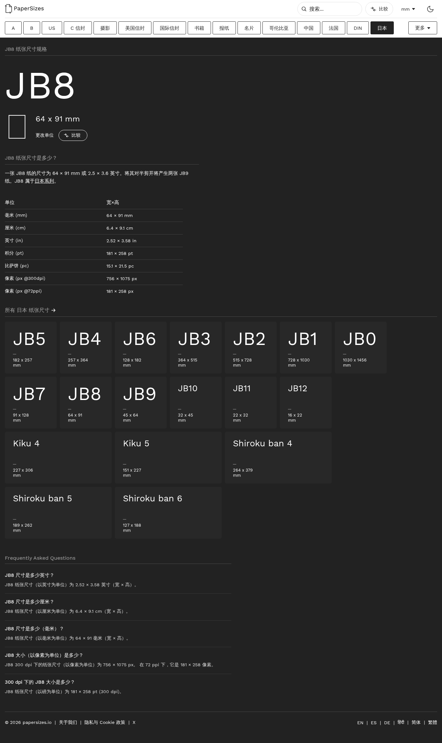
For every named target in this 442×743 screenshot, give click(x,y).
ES (374, 722)
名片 (249, 28)
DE (387, 722)
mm (405, 9)
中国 (309, 28)
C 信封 (78, 28)
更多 (420, 28)
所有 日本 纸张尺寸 (27, 310)
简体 (416, 722)
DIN (358, 28)
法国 (333, 28)
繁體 (432, 722)
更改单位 (45, 135)
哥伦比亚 (279, 28)
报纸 (224, 28)
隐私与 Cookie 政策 (104, 722)
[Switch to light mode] (430, 9)
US (52, 28)
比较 (76, 135)
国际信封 (169, 28)
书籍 (199, 28)
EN (360, 722)
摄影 (105, 28)
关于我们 (68, 722)
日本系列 (44, 181)
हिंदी (401, 722)
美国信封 (135, 28)
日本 (382, 28)
